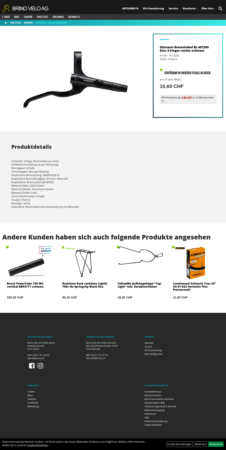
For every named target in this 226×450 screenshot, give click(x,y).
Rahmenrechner (153, 395)
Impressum (150, 413)
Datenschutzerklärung (156, 421)
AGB (147, 417)
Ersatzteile (42, 16)
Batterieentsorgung (155, 410)
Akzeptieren (216, 444)
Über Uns (207, 8)
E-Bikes (6, 16)
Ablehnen (200, 444)
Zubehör (28, 16)
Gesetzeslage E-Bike (155, 402)
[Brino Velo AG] (25, 8)
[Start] (6, 22)
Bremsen (28, 22)
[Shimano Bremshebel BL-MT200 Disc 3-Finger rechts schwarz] (75, 80)
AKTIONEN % (130, 8)
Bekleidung (58, 16)
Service (173, 8)
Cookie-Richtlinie (153, 424)
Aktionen (149, 342)
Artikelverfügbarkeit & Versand (160, 406)
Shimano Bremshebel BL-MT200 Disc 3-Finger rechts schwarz (184, 49)
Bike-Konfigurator (154, 353)
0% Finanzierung (153, 8)
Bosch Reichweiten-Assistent (159, 399)
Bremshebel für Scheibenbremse (51, 22)
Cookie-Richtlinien (37, 445)
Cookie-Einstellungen (179, 444)
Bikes (16, 16)
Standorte (189, 8)
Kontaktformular (153, 391)
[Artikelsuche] (220, 8)
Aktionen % (74, 16)
